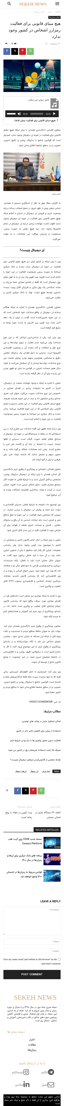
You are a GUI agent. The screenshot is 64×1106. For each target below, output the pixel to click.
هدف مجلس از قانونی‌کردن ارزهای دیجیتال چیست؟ (35, 760)
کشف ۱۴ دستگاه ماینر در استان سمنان (48, 814)
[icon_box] (49, 1074)
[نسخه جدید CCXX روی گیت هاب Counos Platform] (52, 843)
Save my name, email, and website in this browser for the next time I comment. (32, 961)
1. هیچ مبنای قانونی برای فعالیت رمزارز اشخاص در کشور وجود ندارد (35, 121)
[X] (14, 51)
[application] (32, 113)
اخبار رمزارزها (39, 12)
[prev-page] (58, 888)
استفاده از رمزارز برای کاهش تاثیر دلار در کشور (38, 731)
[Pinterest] (22, 51)
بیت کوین (33, 277)
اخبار (50, 12)
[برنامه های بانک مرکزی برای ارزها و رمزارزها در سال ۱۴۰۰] (52, 859)
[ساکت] (19, 113)
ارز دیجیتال (34, 771)
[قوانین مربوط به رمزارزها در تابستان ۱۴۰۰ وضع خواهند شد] (52, 876)
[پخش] (54, 113)
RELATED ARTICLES (47, 830)
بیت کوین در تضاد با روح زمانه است (18, 814)
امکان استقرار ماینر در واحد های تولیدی (41, 721)
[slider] (12, 113)
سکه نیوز (46, 203)
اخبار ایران (46, 771)
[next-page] (53, 888)
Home (58, 12)
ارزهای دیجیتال (20, 771)
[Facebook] (6, 51)
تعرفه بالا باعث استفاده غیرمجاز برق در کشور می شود (34, 750)
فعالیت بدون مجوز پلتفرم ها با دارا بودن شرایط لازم (35, 741)
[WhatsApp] (30, 51)
